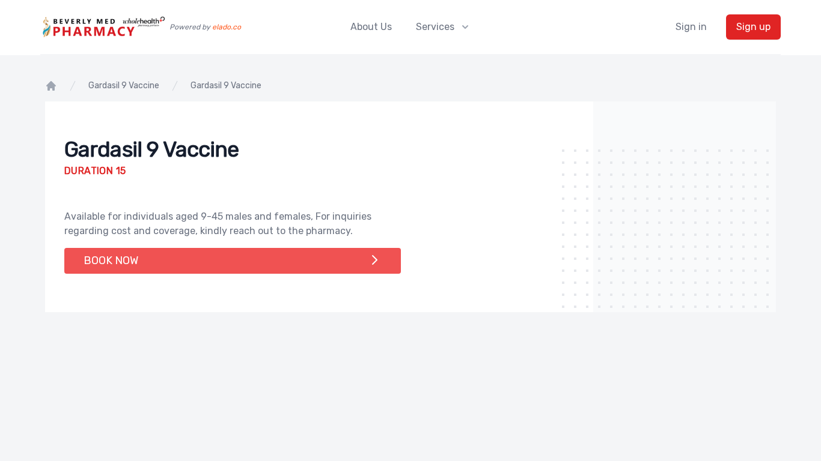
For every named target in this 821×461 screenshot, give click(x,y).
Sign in (691, 26)
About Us (371, 26)
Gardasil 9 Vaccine (123, 85)
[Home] (51, 86)
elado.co (226, 27)
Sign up (753, 26)
